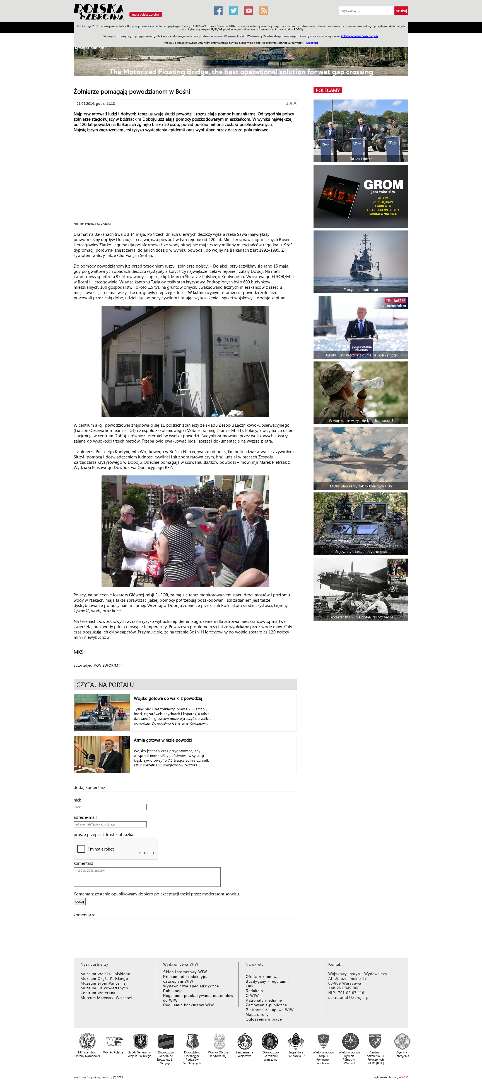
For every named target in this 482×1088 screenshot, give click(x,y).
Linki (250, 986)
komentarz (85, 863)
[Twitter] (233, 10)
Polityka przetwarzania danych (359, 36)
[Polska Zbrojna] (141, 19)
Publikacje (173, 991)
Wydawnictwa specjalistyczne (191, 986)
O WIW (252, 996)
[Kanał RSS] (263, 10)
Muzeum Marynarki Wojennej (106, 997)
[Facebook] (218, 10)
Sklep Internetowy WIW (185, 972)
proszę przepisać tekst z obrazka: (106, 834)
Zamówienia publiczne (266, 1005)
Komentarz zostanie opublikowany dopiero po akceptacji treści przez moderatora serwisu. (157, 894)
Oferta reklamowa (262, 977)
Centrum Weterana (98, 992)
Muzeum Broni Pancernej (104, 983)
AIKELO (403, 1077)
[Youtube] (248, 10)
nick (79, 800)
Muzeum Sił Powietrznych (104, 987)
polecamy (328, 90)
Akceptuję (312, 42)
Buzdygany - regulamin (267, 981)
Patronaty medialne (264, 1000)
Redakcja (254, 991)
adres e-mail (87, 817)
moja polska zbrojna (145, 14)
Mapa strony (257, 1014)
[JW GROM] (362, 196)
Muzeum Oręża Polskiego (104, 978)
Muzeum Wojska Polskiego (106, 973)
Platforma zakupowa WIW (270, 1010)
